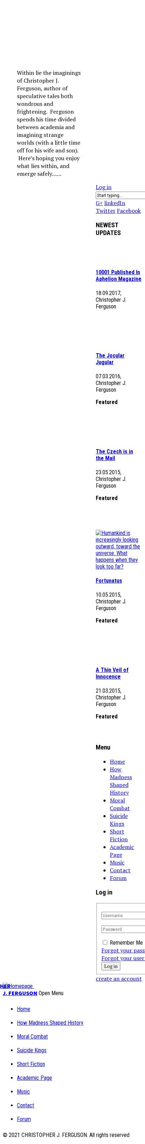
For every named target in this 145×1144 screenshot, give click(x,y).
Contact (120, 870)
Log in (104, 187)
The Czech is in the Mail (114, 455)
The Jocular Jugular (110, 359)
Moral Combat (120, 804)
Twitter (105, 211)
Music (117, 862)
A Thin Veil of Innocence (112, 673)
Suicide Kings (119, 819)
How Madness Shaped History (121, 780)
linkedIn (114, 203)
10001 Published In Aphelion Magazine (118, 275)
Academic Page (122, 851)
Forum (118, 878)
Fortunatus (109, 580)
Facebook (129, 211)
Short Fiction (119, 835)
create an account (119, 978)
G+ (99, 203)
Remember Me (126, 942)
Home (117, 761)
